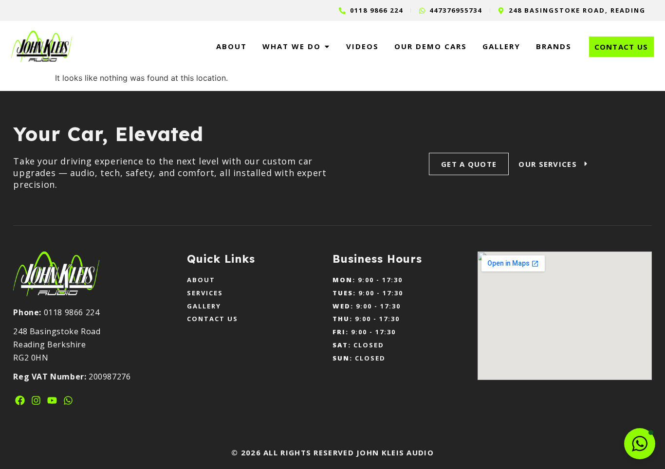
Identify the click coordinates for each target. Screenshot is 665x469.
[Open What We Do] (327, 46)
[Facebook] (20, 400)
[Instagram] (36, 400)
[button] (639, 443)
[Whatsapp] (68, 400)
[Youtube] (52, 400)
